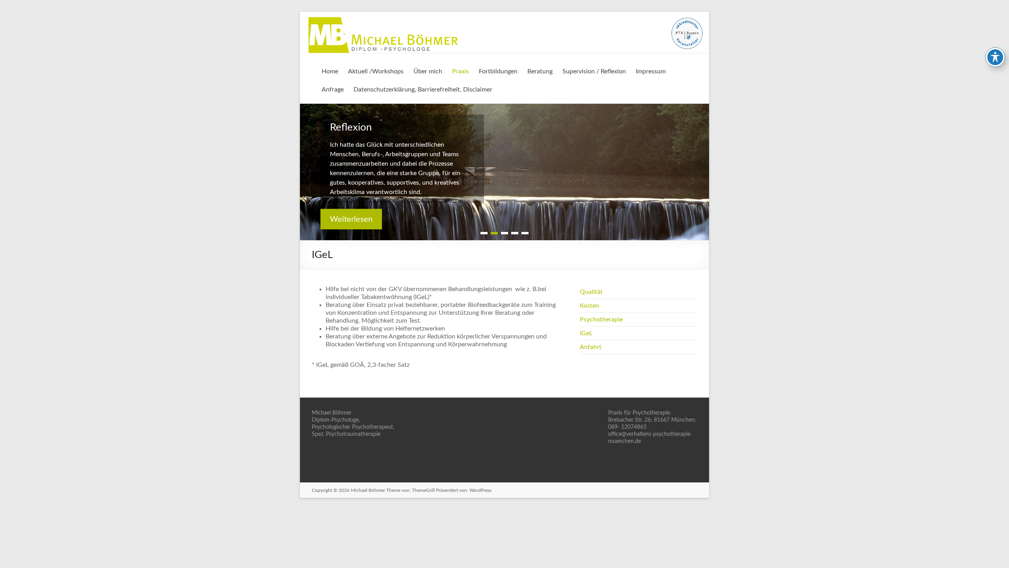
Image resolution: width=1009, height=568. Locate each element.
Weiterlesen (351, 219)
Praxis (460, 71)
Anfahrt (590, 347)
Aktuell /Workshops (376, 71)
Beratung (540, 71)
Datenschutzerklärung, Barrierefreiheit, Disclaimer (423, 89)
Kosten (589, 306)
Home (330, 71)
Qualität (591, 292)
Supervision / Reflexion (594, 71)
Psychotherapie (601, 319)
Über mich (427, 71)
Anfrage (333, 89)
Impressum (651, 71)
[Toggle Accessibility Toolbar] (995, 57)
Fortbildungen (498, 71)
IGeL (586, 333)
